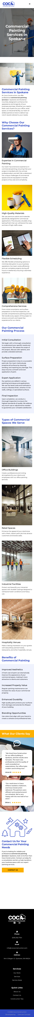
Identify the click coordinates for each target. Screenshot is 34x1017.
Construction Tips (17, 999)
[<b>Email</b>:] (17, 942)
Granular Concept (24, 1014)
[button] (29, 4)
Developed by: (10, 1014)
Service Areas (17, 980)
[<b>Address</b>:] (17, 952)
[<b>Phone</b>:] (17, 931)
